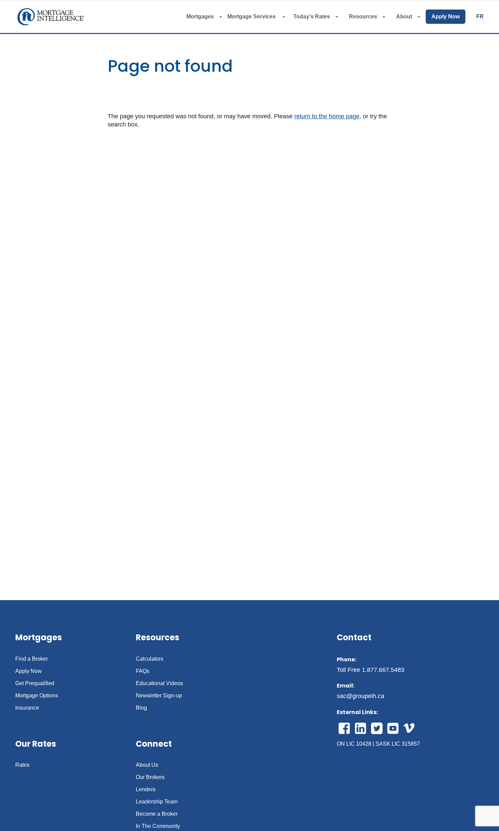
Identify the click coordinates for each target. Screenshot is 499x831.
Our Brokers (150, 777)
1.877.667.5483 (383, 669)
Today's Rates (311, 16)
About (404, 16)
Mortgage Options (36, 695)
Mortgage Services (252, 16)
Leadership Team (157, 801)
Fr (480, 16)
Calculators (149, 659)
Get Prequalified (34, 683)
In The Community (158, 826)
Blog (141, 708)
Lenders (145, 789)
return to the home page (326, 116)
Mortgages (200, 16)
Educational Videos (159, 683)
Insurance (27, 708)
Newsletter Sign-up (159, 695)
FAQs (142, 671)
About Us (147, 765)
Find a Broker (31, 659)
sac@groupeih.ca (360, 696)
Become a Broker (157, 814)
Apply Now (445, 16)
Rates (22, 765)
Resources (363, 16)
